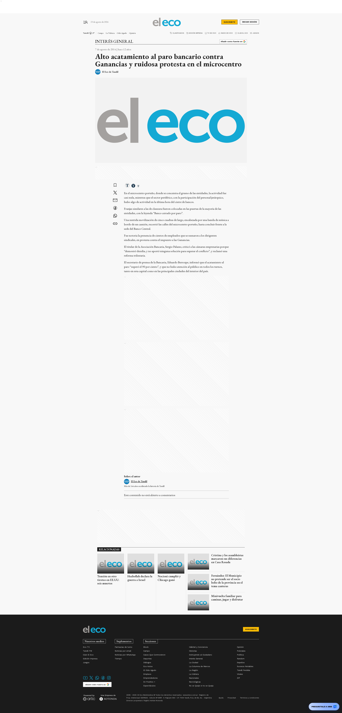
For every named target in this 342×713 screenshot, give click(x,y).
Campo (101, 33)
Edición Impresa (196, 33)
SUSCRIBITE (229, 22)
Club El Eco (243, 33)
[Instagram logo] (108, 679)
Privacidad (232, 698)
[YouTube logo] (85, 679)
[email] (115, 200)
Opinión (132, 33)
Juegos (256, 33)
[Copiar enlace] (115, 223)
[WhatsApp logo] (97, 679)
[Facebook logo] (103, 679)
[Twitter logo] (91, 679)
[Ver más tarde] (115, 185)
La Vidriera (110, 33)
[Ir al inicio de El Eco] (167, 22)
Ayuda (221, 698)
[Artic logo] (89, 697)
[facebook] (115, 208)
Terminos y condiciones (249, 698)
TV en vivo (211, 33)
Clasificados (178, 33)
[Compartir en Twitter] (115, 193)
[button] (127, 186)
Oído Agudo (122, 33)
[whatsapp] (115, 216)
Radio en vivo (227, 33)
